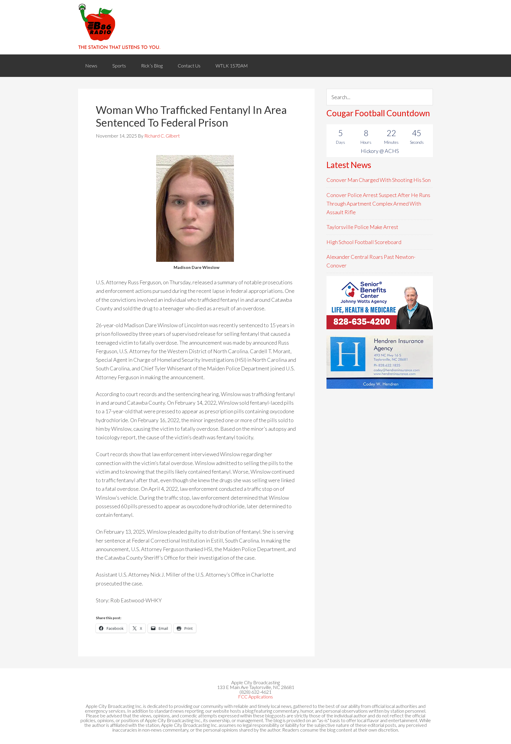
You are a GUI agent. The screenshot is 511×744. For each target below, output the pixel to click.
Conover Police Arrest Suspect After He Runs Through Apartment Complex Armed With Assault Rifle (378, 204)
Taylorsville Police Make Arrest (362, 227)
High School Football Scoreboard (363, 242)
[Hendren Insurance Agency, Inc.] (379, 362)
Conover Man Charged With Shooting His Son (378, 180)
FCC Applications (255, 696)
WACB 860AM (255, 27)
